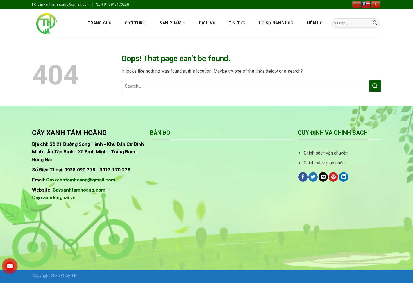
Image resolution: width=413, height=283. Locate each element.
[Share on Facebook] (303, 177)
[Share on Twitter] (313, 177)
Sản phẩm (170, 23)
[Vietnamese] (376, 4)
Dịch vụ (207, 23)
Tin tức (236, 23)
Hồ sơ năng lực (276, 23)
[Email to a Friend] (323, 177)
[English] (366, 4)
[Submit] (375, 23)
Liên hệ (314, 23)
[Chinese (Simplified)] (357, 4)
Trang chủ (100, 23)
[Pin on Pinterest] (333, 177)
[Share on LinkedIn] (343, 177)
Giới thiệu (135, 23)
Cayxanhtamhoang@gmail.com (80, 180)
